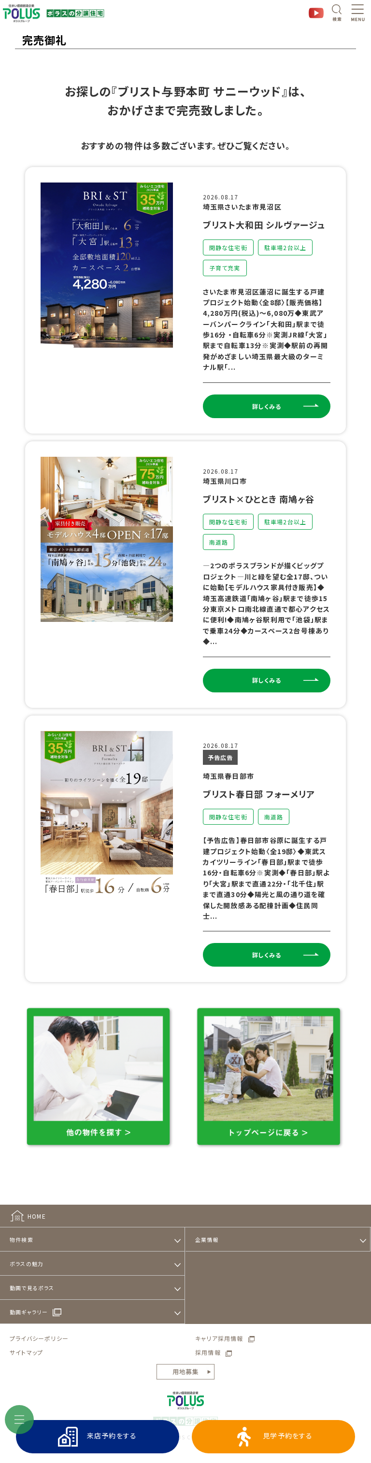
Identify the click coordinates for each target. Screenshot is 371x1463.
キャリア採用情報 (219, 1338)
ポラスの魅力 (26, 1263)
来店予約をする (112, 1435)
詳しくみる (266, 406)
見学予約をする (288, 1435)
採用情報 (208, 1352)
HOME (37, 1216)
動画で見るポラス (32, 1288)
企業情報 (207, 1239)
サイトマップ (26, 1352)
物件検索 (21, 1239)
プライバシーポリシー (39, 1338)
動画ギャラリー (29, 1312)
